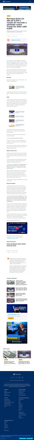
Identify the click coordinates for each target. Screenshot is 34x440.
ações (18, 69)
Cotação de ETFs (21, 412)
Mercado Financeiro (7, 392)
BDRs (19, 402)
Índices (20, 416)
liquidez (16, 67)
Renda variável (21, 399)
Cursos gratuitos (6, 399)
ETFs (19, 410)
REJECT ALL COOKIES (29, 438)
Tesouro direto (6, 430)
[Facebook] (14, 377)
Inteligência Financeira (15, 40)
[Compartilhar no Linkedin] (12, 36)
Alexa (5, 406)
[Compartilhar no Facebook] (10, 36)
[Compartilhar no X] (7, 36)
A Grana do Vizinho (7, 403)
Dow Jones (12, 164)
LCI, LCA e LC (6, 427)
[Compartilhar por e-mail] (16, 36)
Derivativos (20, 409)
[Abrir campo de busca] (30, 1)
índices (12, 185)
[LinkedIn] (20, 377)
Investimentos (9, 245)
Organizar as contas (22, 393)
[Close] (33, 436)
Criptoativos (21, 406)
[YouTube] (22, 377)
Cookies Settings (3, 438)
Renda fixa (6, 421)
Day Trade (20, 407)
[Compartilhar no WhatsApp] (8, 36)
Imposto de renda (7, 395)
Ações (20, 400)
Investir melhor (21, 392)
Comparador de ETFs (22, 413)
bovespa (9, 60)
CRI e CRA (5, 424)
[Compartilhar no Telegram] (14, 36)
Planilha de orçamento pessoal (9, 402)
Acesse (11, 318)
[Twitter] (17, 377)
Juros (14, 245)
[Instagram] (12, 377)
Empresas (5, 393)
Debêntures (6, 426)
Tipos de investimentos (22, 395)
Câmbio (20, 403)
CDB (5, 423)
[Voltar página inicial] (6, 1)
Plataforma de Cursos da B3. (13, 238)
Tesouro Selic (21, 417)
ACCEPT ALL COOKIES (23, 438)
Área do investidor (7, 400)
